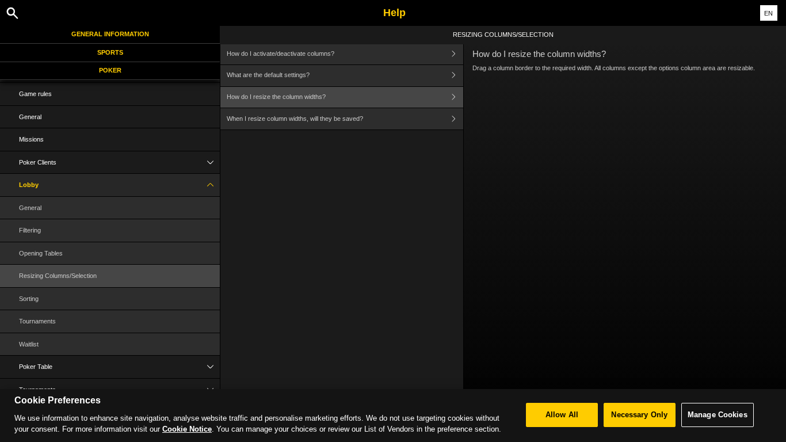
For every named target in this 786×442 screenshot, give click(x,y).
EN (768, 13)
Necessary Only (639, 414)
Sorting (29, 298)
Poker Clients (37, 162)
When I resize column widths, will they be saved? (295, 118)
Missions (31, 139)
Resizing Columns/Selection (58, 275)
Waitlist (29, 344)
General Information (110, 34)
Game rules (35, 93)
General (30, 116)
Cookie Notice (187, 429)
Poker (110, 70)
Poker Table (35, 366)
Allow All (561, 414)
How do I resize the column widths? (276, 96)
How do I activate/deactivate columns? (280, 53)
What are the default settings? (268, 74)
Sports (110, 52)
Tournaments (37, 321)
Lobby (29, 184)
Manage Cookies (717, 414)
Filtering (30, 230)
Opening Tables (41, 253)
